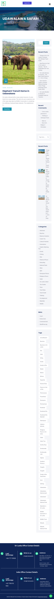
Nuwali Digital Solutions (42, 596)
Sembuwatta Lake (43, 453)
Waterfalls (42, 301)
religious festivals (42, 425)
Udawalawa (43, 487)
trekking (42, 483)
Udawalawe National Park (43, 501)
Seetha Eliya (43, 444)
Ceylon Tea (42, 238)
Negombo (42, 380)
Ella (41, 350)
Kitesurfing (42, 262)
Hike (41, 257)
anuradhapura (43, 337)
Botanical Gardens (44, 236)
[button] (49, 4)
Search (46, 42)
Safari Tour (42, 441)
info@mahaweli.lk (28, 556)
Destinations (43, 244)
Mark (43, 120)
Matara (42, 372)
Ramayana (43, 400)
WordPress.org (43, 324)
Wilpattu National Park (43, 527)
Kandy (41, 361)
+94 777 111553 (11, 558)
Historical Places (44, 259)
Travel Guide (43, 292)
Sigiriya (42, 457)
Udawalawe (43, 496)
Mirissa (42, 376)
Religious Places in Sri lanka (43, 431)
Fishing (41, 254)
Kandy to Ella (43, 365)
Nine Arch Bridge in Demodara (44, 125)
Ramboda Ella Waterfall (43, 416)
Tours (41, 287)
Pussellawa (43, 396)
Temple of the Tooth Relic (43, 475)
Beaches (42, 233)
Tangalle (42, 470)
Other (41, 268)
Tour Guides (43, 284)
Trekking (42, 295)
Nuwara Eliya (43, 383)
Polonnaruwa (43, 393)
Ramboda (42, 407)
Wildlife (41, 303)
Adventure (42, 230)
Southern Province (42, 462)
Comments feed (44, 321)
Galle (41, 354)
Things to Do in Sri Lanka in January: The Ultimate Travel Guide (47, 159)
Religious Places (44, 276)
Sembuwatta (43, 448)
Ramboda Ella (43, 411)
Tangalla (42, 467)
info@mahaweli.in (29, 581)
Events (41, 251)
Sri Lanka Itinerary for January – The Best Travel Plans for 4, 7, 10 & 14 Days (47, 207)
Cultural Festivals (44, 241)
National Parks (43, 265)
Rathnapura (43, 420)
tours (41, 480)
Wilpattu (42, 523)
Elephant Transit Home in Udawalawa (16, 92)
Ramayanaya (43, 404)
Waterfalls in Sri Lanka (43, 507)
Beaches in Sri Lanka (43, 346)
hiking (41, 358)
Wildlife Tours (43, 519)
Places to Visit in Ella (43, 388)
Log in (41, 316)
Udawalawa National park (43, 492)
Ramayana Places (44, 273)
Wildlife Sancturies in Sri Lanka (43, 513)
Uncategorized (43, 298)
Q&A (41, 270)
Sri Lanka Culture (44, 281)
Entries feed (43, 318)
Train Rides (42, 290)
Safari (41, 279)
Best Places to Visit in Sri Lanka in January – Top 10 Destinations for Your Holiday (43, 67)
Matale (41, 369)
